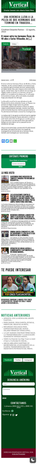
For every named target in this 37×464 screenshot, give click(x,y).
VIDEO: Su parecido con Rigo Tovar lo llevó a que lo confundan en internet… (19, 340)
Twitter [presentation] (18, 360)
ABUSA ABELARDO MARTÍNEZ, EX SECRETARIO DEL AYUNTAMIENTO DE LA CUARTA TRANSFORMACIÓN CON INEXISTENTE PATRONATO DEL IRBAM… (19, 346)
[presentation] (5, 290)
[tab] (5, 44)
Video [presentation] (14, 44)
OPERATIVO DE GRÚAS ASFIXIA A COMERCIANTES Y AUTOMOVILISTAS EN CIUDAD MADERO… (22, 250)
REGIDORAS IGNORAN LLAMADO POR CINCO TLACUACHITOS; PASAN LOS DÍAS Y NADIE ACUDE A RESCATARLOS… (23, 216)
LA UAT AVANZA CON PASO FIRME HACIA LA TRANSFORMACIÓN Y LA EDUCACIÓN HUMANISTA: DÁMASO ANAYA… (19, 335)
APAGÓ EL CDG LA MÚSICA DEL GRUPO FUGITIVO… (19, 319)
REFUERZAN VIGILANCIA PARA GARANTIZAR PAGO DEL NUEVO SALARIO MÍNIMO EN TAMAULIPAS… (17, 329)
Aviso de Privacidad (18, 454)
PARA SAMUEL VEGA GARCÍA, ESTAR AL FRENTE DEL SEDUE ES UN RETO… (19, 323)
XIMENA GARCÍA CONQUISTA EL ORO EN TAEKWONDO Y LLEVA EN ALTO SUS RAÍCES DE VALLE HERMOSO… (22, 233)
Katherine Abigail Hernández (9, 228)
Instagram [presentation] (28, 360)
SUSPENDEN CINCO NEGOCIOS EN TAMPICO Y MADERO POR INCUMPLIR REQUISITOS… (22, 178)
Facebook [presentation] (8, 360)
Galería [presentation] (5, 44)
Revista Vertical (6, 191)
